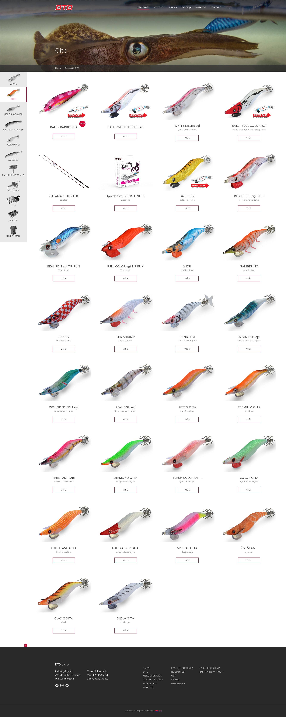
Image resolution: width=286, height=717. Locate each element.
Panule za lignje (13, 129)
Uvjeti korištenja (210, 668)
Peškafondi (13, 144)
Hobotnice (13, 190)
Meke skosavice (13, 114)
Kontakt (215, 7)
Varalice (13, 159)
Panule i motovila (13, 175)
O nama (172, 7)
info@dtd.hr (101, 671)
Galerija (187, 7)
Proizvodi (143, 7)
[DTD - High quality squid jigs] (64, 8)
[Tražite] (227, 8)
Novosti (159, 7)
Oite (13, 99)
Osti (13, 205)
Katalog (201, 7)
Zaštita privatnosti (211, 671)
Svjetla (13, 220)
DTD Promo (13, 236)
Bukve (13, 83)
